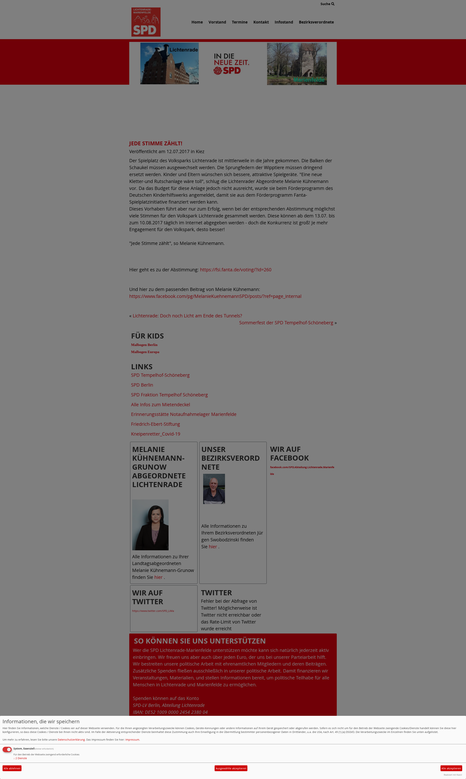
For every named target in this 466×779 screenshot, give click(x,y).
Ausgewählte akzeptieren (231, 768)
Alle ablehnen (12, 768)
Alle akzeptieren (451, 768)
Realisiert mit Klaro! (453, 774)
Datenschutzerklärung (71, 739)
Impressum (132, 739)
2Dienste (20, 758)
